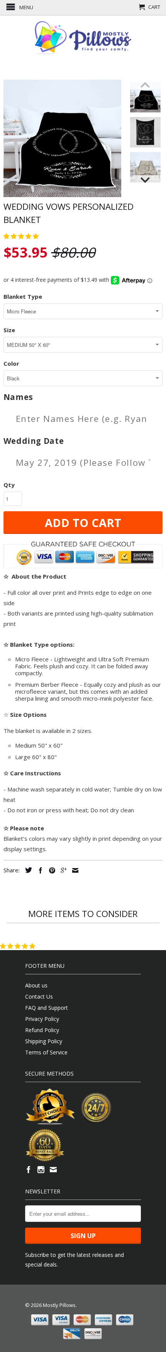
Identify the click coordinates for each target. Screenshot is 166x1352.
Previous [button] (145, 84)
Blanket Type (22, 296)
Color (11, 363)
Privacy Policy (42, 1018)
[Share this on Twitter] (26, 870)
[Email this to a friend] (73, 870)
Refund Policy (42, 1030)
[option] (145, 97)
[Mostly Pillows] (83, 37)
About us (36, 985)
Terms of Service (46, 1052)
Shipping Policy (43, 1041)
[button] (21, 236)
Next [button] (145, 180)
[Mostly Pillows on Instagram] (40, 1169)
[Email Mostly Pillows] (53, 1169)
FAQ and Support (46, 1007)
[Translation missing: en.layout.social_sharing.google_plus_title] (62, 870)
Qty (9, 485)
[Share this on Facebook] (39, 870)
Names (18, 397)
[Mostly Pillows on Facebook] (28, 1169)
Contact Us (39, 996)
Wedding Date (33, 441)
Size (9, 330)
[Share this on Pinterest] (50, 870)
